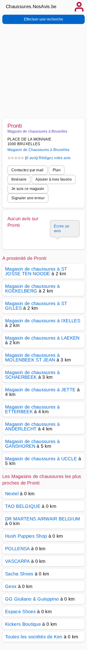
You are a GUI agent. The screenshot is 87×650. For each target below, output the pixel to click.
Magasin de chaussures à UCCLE (41, 458)
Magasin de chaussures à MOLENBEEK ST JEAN (32, 357)
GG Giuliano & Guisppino (32, 599)
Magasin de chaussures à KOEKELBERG (32, 288)
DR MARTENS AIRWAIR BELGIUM (42, 518)
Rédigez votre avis (55, 158)
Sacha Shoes (19, 573)
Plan (57, 170)
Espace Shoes (20, 611)
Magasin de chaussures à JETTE (40, 389)
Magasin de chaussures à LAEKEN (42, 337)
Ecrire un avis (61, 228)
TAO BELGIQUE (22, 506)
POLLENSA (17, 548)
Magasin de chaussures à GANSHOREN (32, 444)
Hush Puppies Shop (26, 536)
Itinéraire (18, 179)
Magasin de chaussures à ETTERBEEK (32, 409)
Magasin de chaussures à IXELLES (42, 320)
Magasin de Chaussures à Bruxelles (38, 150)
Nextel (12, 493)
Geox (10, 586)
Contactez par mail (27, 170)
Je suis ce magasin (27, 189)
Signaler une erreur (28, 198)
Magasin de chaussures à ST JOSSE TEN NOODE (36, 271)
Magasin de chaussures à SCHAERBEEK (32, 375)
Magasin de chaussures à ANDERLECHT (32, 426)
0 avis (31, 158)
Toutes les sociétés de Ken (33, 636)
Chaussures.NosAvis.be (31, 6)
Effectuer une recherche (43, 19)
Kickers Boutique (23, 624)
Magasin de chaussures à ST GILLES (36, 306)
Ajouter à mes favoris (53, 179)
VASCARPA (17, 561)
